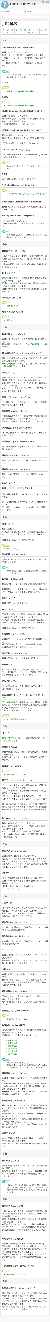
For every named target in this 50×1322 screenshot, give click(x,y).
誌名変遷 (6, 1030)
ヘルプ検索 (23, 11)
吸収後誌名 (13, 1043)
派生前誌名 (13, 1051)
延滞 (41, 1002)
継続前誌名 (13, 1046)
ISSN (38, 377)
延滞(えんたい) (12, 306)
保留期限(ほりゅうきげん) (16, 1274)
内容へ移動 (45, 2)
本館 (41, 757)
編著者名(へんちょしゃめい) (17, 774)
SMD (8, 75)
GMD (4, 221)
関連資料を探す (18, 421)
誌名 (32, 377)
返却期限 (6, 278)
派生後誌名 (13, 1054)
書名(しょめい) (12, 549)
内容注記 (12, 738)
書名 (4, 738)
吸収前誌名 (13, 1040)
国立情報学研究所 (10, 702)
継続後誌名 (13, 1049)
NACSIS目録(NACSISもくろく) (18, 719)
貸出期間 (8, 366)
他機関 (38, 1143)
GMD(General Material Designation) (20, 91)
